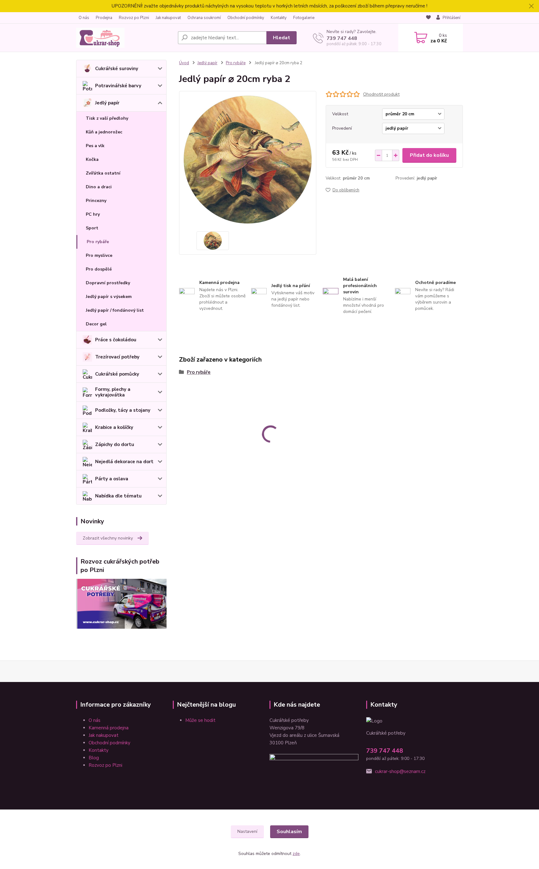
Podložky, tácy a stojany (122, 410)
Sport (92, 228)
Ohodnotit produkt (381, 94)
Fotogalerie (303, 18)
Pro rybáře (98, 242)
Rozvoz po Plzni (134, 18)
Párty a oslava (111, 479)
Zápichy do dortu (114, 444)
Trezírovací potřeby (117, 357)
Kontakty (279, 18)
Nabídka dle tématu (118, 496)
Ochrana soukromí (204, 18)
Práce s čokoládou (115, 340)
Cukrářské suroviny (116, 68)
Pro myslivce (99, 255)
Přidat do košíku (429, 155)
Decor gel (96, 324)
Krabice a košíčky (114, 427)
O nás (84, 18)
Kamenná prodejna (109, 728)
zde (296, 854)
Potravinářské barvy (118, 86)
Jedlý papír (107, 103)
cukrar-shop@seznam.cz (400, 771)
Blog (94, 758)
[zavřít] (531, 6)
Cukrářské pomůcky (117, 374)
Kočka (92, 159)
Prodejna (104, 18)
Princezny (96, 201)
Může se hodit (200, 720)
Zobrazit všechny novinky (108, 538)
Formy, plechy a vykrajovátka (112, 392)
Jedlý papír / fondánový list (115, 310)
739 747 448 (342, 38)
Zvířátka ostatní (103, 173)
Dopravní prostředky (108, 283)
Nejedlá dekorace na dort (124, 462)
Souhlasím (289, 831)
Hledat (281, 37)
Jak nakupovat (168, 18)
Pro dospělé (99, 269)
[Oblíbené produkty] (428, 18)
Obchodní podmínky (245, 18)
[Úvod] (124, 38)
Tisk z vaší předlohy (107, 118)
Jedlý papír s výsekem (109, 297)
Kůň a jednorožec (104, 132)
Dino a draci (99, 187)
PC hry (93, 214)
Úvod (184, 63)
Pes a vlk (95, 146)
